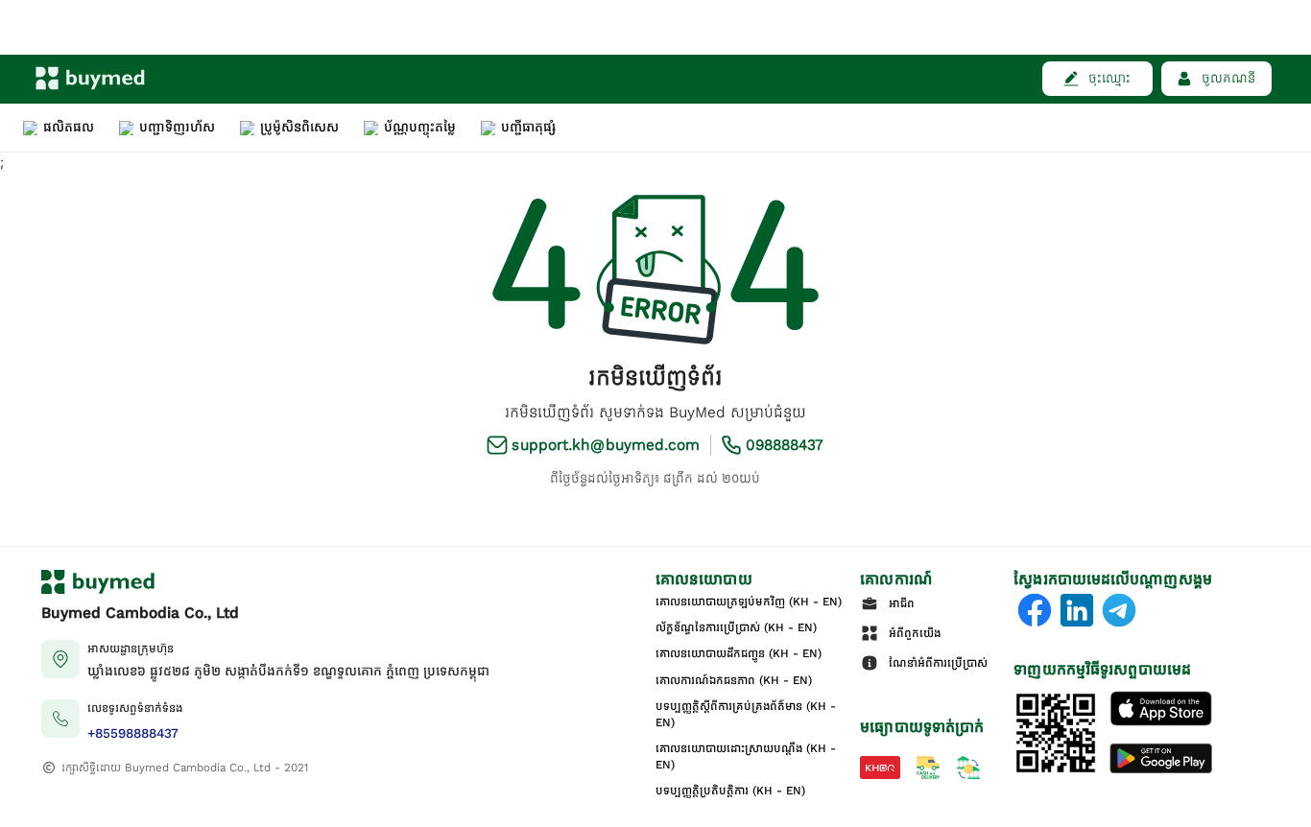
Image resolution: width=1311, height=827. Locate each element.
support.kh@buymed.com (606, 446)
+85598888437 (133, 733)
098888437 (785, 446)
